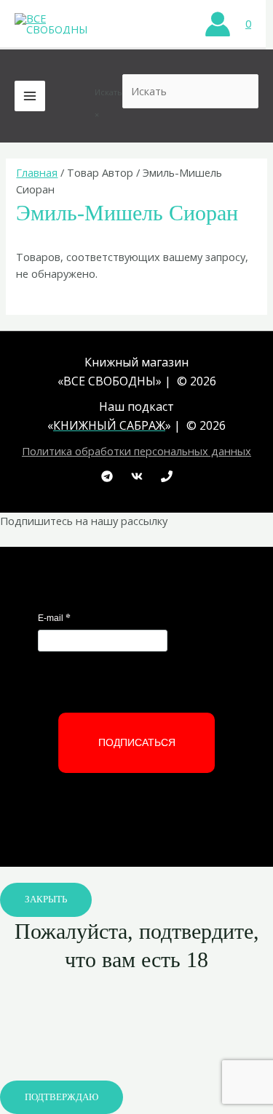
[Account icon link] (218, 24)
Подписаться (136, 742)
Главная (37, 172)
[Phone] (167, 476)
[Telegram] (107, 476)
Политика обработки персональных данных (136, 451)
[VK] (137, 476)
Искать (108, 92)
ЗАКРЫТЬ (46, 899)
